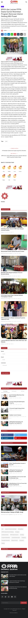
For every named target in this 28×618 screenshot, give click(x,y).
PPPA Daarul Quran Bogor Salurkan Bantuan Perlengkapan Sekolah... (12, 296)
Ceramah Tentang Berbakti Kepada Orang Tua (17, 402)
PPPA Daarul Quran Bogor (6, 298)
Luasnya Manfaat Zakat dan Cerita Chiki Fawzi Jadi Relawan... (14, 341)
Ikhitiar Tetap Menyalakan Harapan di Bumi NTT (17, 464)
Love (15, 171)
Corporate (21, 540)
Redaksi (5, 30)
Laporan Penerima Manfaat (10, 529)
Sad (9, 180)
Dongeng (17, 531)
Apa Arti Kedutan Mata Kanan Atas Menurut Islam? (16, 395)
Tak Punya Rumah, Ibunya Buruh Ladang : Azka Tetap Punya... (13, 513)
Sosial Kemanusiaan (16, 537)
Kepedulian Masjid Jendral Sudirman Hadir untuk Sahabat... (17, 575)
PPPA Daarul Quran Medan (6, 321)
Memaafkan (20, 529)
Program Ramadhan (6, 537)
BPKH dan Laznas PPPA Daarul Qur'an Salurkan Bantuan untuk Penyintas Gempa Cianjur (14, 156)
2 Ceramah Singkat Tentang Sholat (16, 408)
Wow (15, 180)
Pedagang (24, 537)
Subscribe (23, 602)
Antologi (22, 534)
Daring (3, 543)
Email (2, 357)
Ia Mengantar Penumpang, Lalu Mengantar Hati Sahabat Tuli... (16, 422)
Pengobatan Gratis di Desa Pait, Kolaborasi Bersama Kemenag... (18, 587)
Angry (3, 180)
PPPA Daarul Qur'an (14, 534)
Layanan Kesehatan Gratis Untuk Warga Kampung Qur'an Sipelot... (17, 581)
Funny (20, 171)
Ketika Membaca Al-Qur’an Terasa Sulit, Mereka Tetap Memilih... (18, 484)
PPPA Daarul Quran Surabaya (6, 253)
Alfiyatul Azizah (14, 540)
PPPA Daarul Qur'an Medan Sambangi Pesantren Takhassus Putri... (13, 318)
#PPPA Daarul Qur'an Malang (7, 531)
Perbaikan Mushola (6, 540)
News (2, 6)
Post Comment (5, 373)
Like (3, 171)
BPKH (6, 141)
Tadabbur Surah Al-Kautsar (15, 415)
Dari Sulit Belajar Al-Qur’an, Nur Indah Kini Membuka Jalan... (17, 477)
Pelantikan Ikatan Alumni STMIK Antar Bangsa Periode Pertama (12, 229)
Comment (3, 363)
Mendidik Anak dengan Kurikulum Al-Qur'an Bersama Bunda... (11, 273)
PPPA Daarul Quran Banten (6, 276)
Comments (4, 348)
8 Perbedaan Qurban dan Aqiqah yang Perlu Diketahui (14, 150)
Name (2, 351)
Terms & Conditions (13, 612)
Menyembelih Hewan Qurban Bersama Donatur (12, 251)
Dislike (9, 171)
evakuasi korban (5, 534)
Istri (2, 529)
